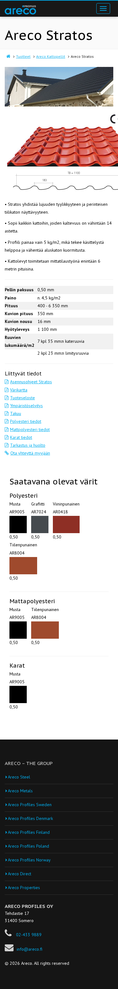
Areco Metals (20, 791)
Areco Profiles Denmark (30, 818)
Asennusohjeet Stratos (31, 382)
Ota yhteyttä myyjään (30, 453)
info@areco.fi (29, 949)
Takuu (15, 413)
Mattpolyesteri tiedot (30, 429)
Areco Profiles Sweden (30, 804)
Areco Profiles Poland (28, 846)
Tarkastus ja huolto (27, 445)
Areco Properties (24, 887)
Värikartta (18, 390)
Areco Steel (19, 777)
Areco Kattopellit (50, 56)
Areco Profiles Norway (29, 860)
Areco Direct (19, 874)
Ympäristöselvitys (26, 405)
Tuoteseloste (22, 398)
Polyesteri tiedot (25, 421)
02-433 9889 (28, 934)
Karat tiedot (21, 437)
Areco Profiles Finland (29, 832)
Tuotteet (23, 56)
